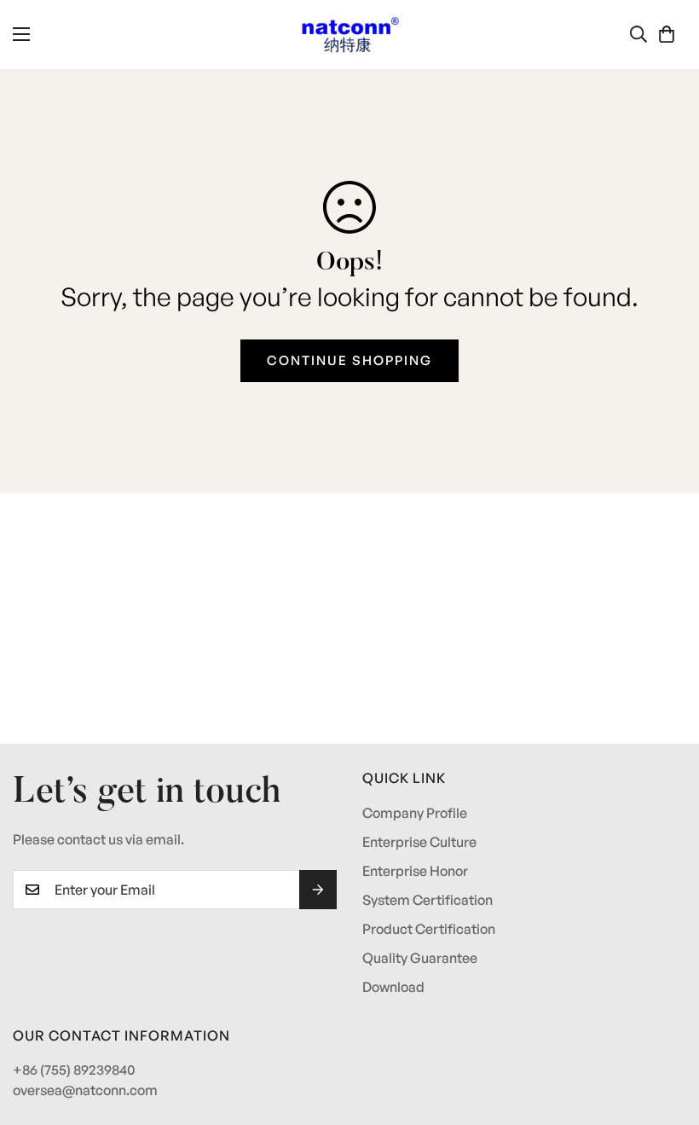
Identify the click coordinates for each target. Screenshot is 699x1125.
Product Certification (428, 928)
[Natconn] (350, 34)
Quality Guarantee (419, 957)
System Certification (427, 899)
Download (393, 986)
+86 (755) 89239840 (74, 1069)
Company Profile (414, 812)
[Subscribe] (318, 889)
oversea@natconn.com (85, 1090)
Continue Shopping (349, 360)
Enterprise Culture (419, 841)
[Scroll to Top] (665, 1032)
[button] (666, 34)
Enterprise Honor (415, 870)
